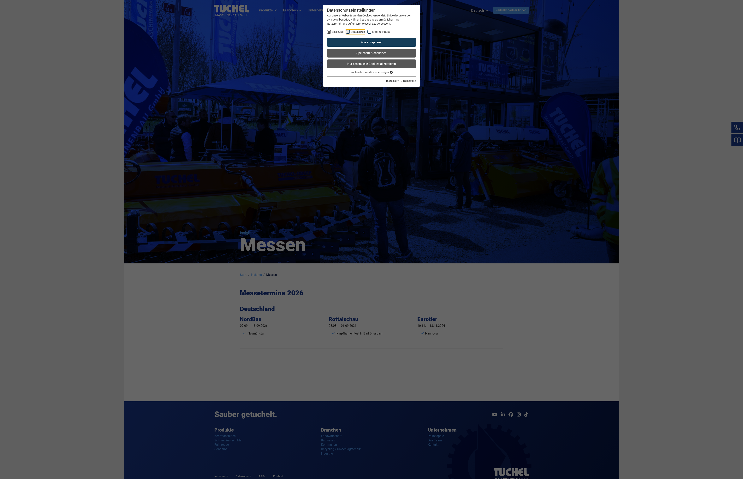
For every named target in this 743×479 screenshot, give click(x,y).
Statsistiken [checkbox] (358, 31)
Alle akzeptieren (371, 42)
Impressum (392, 80)
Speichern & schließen (371, 53)
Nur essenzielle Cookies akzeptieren (371, 64)
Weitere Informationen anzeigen (370, 72)
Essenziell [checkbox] (337, 31)
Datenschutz (408, 80)
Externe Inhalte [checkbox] (381, 31)
